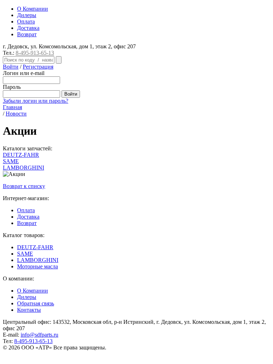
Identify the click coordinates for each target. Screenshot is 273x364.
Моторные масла (37, 266)
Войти (10, 67)
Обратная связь (35, 303)
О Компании (32, 9)
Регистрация (38, 67)
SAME (25, 254)
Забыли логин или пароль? (35, 101)
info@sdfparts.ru (39, 335)
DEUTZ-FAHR (35, 247)
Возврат (27, 34)
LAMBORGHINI (37, 260)
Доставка (28, 28)
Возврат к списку (24, 186)
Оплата (26, 21)
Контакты (29, 310)
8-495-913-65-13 (35, 53)
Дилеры (26, 15)
